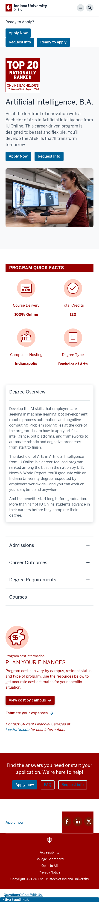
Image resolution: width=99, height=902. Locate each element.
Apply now (24, 784)
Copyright (17, 879)
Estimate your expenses (27, 713)
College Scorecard (49, 859)
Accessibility (49, 852)
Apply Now (18, 33)
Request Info (49, 156)
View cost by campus (27, 700)
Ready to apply (53, 42)
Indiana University (75, 879)
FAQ (47, 784)
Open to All (49, 866)
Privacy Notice (50, 872)
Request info (20, 42)
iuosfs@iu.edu (17, 729)
